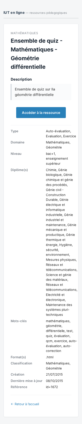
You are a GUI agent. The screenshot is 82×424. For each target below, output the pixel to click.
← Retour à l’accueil (25, 404)
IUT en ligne (35, 12)
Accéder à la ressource (41, 112)
